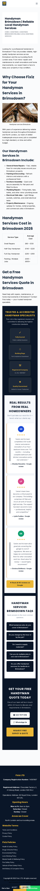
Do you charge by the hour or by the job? (20, 636)
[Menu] (37, 3)
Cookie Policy (7, 836)
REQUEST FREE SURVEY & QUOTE (20, 732)
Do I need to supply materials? (20, 645)
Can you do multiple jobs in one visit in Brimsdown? (20, 655)
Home (7, 32)
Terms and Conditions (9, 830)
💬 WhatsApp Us (20, 722)
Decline (25, 887)
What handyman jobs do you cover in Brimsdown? (20, 626)
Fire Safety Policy (8, 862)
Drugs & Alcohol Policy (10, 850)
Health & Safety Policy (9, 846)
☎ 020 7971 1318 (20, 715)
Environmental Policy (9, 853)
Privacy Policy (7, 833)
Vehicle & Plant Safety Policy (12, 865)
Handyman (14, 32)
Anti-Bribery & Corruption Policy (13, 868)
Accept (14, 887)
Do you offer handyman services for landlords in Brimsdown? (20, 666)
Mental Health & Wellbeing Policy (13, 859)
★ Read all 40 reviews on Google (20, 584)
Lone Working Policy (9, 856)
